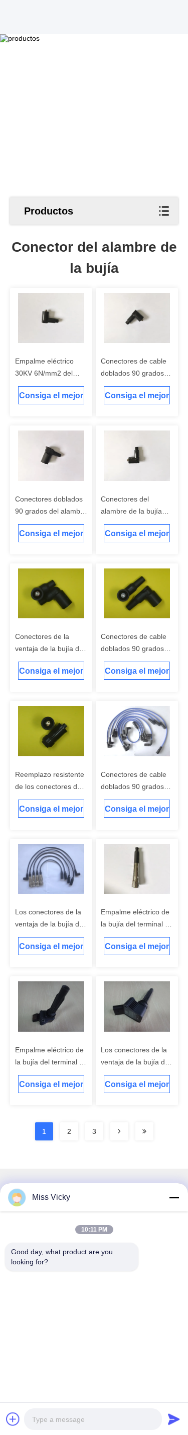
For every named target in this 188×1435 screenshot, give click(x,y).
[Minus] (174, 1197)
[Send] (174, 1419)
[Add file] (13, 1419)
